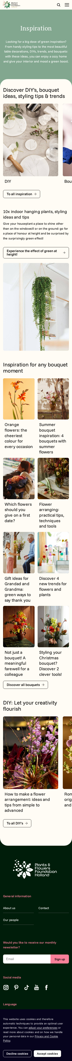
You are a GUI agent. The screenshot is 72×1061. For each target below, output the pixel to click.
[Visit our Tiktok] (27, 987)
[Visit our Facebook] (46, 987)
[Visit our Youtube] (36, 987)
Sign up (60, 959)
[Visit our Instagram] (6, 987)
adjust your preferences (43, 1027)
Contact (43, 908)
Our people (11, 920)
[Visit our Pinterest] (16, 987)
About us (9, 908)
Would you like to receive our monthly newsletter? (29, 945)
